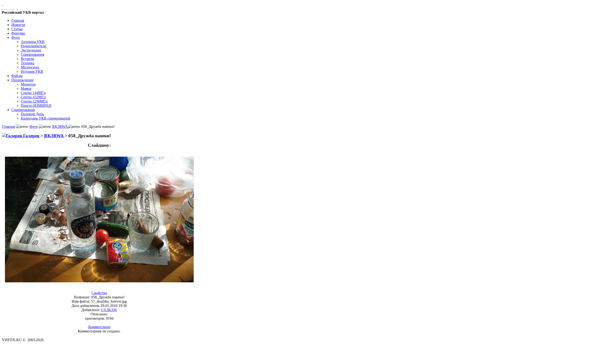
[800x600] (6, 8)
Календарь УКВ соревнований (45, 118)
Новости (18, 25)
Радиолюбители (33, 46)
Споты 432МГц (33, 97)
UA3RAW (109, 310)
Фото (15, 37)
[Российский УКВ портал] (2, 4)
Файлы (17, 76)
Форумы (18, 33)
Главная (17, 20)
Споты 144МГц (33, 93)
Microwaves (30, 67)
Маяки (26, 88)
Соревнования (32, 54)
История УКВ (32, 71)
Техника (27, 63)
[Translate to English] (17, 8)
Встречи (27, 59)
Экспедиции (31, 50)
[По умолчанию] (11, 8)
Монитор (28, 84)
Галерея (31, 135)
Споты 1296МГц (34, 101)
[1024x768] (4, 8)
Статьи (17, 29)
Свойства (99, 293)
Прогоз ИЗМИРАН (36, 105)
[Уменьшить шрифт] (13, 8)
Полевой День (32, 114)
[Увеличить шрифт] (9, 8)
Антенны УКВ (33, 42)
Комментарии (99, 327)
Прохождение (22, 80)
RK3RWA (60, 127)
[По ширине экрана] (2, 8)
